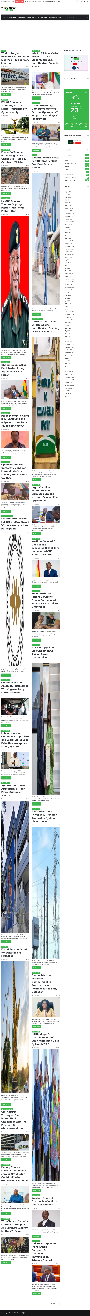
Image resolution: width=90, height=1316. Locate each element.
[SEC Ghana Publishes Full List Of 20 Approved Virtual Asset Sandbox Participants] (15, 600)
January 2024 (69, 276)
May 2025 (67, 232)
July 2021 (67, 358)
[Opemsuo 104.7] (8, 9)
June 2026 (68, 197)
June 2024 (68, 262)
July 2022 (67, 325)
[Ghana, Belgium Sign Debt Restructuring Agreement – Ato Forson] (15, 389)
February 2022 (69, 339)
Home (3, 17)
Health (3, 50)
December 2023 (69, 279)
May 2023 (67, 298)
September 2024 (69, 254)
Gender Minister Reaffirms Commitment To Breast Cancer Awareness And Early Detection (44, 984)
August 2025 (68, 224)
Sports (34, 17)
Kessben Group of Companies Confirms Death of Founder (44, 1201)
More (59, 17)
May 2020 (67, 396)
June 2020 (68, 393)
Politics (29, 17)
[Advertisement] (45, 34)
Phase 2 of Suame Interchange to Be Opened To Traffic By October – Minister (46, 1)
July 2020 (67, 391)
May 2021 (67, 363)
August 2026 (68, 191)
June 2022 (68, 328)
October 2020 (69, 382)
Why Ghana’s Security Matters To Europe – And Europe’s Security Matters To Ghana (14, 1226)
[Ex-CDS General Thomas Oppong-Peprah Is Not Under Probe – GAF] (15, 282)
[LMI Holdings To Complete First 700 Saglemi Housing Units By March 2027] (46, 1115)
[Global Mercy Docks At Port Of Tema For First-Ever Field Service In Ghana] (46, 239)
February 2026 (69, 208)
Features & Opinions (70, 177)
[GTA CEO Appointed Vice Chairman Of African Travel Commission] (46, 729)
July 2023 (67, 292)
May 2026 (67, 200)
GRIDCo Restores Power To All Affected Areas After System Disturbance (44, 816)
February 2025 (69, 241)
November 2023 (69, 281)
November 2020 (69, 380)
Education (4, 99)
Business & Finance (42, 17)
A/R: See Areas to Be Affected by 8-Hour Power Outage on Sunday (13, 790)
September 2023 (69, 287)
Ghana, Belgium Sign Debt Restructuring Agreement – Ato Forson (14, 370)
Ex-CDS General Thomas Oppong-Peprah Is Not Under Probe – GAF (13, 206)
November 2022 (69, 314)
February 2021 (69, 371)
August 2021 (68, 355)
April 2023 (67, 301)
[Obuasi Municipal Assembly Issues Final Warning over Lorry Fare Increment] (15, 706)
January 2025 (68, 243)
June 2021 (67, 361)
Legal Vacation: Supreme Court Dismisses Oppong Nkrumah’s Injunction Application (45, 494)
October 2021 (68, 350)
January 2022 (68, 341)
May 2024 (67, 265)
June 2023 (68, 295)
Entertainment (53, 17)
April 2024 (67, 268)
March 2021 (68, 369)
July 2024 (67, 260)
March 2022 (68, 336)
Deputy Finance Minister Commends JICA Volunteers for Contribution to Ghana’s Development (15, 1174)
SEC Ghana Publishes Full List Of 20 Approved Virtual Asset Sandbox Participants (15, 523)
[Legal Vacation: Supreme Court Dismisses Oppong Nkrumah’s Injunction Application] (46, 514)
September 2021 (69, 352)
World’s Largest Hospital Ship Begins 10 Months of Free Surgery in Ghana (15, 58)
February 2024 (69, 273)
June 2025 (68, 230)
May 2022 (67, 331)
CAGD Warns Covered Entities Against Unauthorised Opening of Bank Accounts (45, 326)
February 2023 (69, 306)
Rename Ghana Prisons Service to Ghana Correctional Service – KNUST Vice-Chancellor (45, 600)
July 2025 (67, 227)
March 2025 (68, 238)
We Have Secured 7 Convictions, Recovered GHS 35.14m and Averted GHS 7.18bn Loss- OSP (45, 548)
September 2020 (69, 385)
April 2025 (67, 235)
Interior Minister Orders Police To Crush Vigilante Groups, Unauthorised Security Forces (46, 60)
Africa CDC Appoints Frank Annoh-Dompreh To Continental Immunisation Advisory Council (44, 1252)
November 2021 (69, 347)
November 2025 (69, 216)
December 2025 (69, 213)
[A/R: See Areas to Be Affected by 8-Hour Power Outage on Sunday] (15, 867)
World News (68, 158)
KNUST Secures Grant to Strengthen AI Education (14, 953)
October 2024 (69, 251)
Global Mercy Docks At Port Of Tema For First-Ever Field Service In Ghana (45, 162)
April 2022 (67, 333)
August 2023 (68, 290)
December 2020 (69, 377)
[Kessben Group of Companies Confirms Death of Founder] (46, 1218)
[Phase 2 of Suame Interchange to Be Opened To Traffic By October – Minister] (15, 175)
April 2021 (67, 366)
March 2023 (68, 303)
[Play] (74, 68)
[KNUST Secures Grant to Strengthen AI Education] (15, 1027)
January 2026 (69, 211)
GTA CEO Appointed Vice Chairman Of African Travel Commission (43, 652)
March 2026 (68, 205)
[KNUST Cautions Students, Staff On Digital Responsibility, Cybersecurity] (15, 125)
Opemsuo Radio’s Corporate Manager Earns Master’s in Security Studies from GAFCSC (14, 471)
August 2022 (68, 322)
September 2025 (69, 221)
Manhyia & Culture (12, 17)
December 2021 (69, 344)
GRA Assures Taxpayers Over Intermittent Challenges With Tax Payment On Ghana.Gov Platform (13, 1120)
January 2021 (68, 374)
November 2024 (69, 249)
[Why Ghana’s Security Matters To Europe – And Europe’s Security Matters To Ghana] (15, 1245)
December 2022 (69, 311)
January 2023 (69, 309)
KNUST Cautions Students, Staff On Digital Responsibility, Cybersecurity (14, 107)
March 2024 (68, 271)
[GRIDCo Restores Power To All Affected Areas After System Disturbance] (46, 893)
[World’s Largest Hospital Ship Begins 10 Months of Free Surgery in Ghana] (15, 77)
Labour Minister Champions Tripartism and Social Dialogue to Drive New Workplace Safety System (15, 740)
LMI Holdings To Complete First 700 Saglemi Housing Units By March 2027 (45, 1039)
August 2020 (68, 388)
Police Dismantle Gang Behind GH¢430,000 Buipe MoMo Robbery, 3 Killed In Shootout (15, 420)
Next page (52, 1303)
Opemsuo (27, 1313)
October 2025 (68, 219)
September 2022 (69, 320)
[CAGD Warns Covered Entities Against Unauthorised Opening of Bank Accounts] (46, 403)
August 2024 (68, 257)
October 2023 (69, 284)
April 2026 (67, 202)
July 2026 (67, 194)
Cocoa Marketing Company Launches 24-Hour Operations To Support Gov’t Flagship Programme (45, 112)
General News (21, 17)
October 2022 (68, 317)
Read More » (6, 94)
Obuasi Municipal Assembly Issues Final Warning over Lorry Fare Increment (14, 687)
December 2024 (69, 246)
